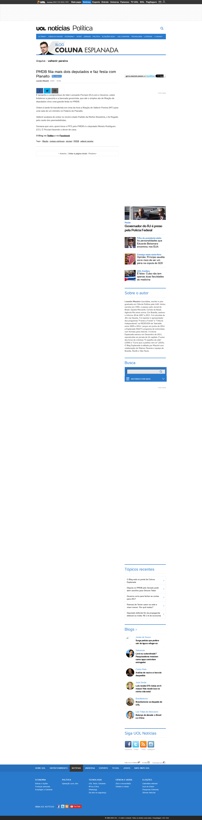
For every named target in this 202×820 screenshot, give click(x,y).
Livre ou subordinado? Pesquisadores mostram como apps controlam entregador (147, 658)
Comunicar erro (157, 763)
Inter (79, 36)
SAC (67, 2)
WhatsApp (93, 789)
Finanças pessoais (42, 786)
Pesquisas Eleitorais (150, 789)
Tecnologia (136, 36)
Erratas (144, 762)
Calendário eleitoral (149, 783)
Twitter (50, 135)
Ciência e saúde (124, 780)
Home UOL (40, 768)
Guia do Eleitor (148, 786)
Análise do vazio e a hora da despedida (148, 674)
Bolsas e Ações (41, 783)
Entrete (105, 2)
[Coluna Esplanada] (101, 48)
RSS (67, 806)
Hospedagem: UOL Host (160, 818)
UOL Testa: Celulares (97, 783)
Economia (69, 36)
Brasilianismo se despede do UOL (149, 703)
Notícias (87, 2)
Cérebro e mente (122, 786)
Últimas (41, 36)
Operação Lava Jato (70, 783)
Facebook (65, 135)
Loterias (148, 36)
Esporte (96, 2)
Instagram (151, 749)
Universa (114, 2)
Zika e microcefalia (123, 783)
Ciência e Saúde (55, 36)
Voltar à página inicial (77, 153)
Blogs (129, 629)
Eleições (147, 780)
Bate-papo (76, 2)
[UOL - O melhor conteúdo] (40, 3)
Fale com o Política (131, 762)
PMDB (76, 141)
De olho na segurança (97, 792)
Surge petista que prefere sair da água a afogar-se (147, 642)
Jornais (87, 36)
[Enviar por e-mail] (54, 90)
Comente (57, 76)
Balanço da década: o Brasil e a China (148, 716)
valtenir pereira (86, 141)
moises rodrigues (57, 141)
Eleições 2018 (108, 36)
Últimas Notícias (149, 792)
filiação (45, 141)
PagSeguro (151, 2)
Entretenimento (59, 768)
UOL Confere (123, 36)
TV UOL (134, 2)
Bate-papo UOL (142, 768)
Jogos (126, 768)
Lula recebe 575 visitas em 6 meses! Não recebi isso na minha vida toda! (148, 688)
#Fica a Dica (94, 786)
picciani (69, 141)
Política (82, 28)
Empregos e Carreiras (43, 789)
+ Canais (158, 36)
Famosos (124, 2)
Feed (144, 749)
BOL (142, 2)
